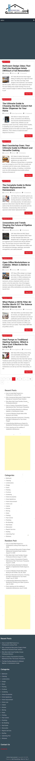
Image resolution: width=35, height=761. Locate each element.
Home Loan (9, 503)
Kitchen (14, 153)
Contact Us (4, 749)
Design (8, 485)
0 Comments (23, 73)
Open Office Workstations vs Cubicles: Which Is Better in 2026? (16, 265)
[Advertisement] (17, 40)
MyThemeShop (16, 759)
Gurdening (9, 494)
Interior (8, 506)
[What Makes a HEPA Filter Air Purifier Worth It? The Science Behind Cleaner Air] (5, 315)
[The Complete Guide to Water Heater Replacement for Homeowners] (5, 198)
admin (7, 73)
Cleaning (8, 480)
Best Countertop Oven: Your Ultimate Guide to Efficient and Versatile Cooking (17, 148)
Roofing (8, 531)
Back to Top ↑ (25, 759)
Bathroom (14, 73)
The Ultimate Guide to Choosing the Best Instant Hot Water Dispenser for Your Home (17, 107)
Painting (8, 515)
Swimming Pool (10, 534)
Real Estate (9, 524)
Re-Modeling (9, 522)
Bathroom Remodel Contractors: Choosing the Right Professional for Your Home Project (17, 419)
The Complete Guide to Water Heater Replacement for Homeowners (16, 187)
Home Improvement (17, 113)
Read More (28, 94)
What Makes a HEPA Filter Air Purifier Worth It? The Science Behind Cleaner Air (17, 304)
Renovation (9, 527)
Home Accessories (11, 496)
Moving (8, 510)
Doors (7, 487)
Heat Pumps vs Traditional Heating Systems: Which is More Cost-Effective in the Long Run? (15, 343)
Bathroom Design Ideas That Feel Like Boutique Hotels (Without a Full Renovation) (16, 68)
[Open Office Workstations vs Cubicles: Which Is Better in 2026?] (5, 275)
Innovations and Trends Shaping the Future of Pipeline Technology (17, 225)
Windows (8, 536)
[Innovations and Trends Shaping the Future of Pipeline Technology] (5, 236)
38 (30, 379)
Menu (2, 20)
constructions (15, 230)
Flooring (8, 490)
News (7, 513)
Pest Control (9, 517)
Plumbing (8, 520)
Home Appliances (16, 192)
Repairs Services (10, 529)
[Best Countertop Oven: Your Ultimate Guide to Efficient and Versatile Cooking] (5, 158)
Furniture (14, 269)
